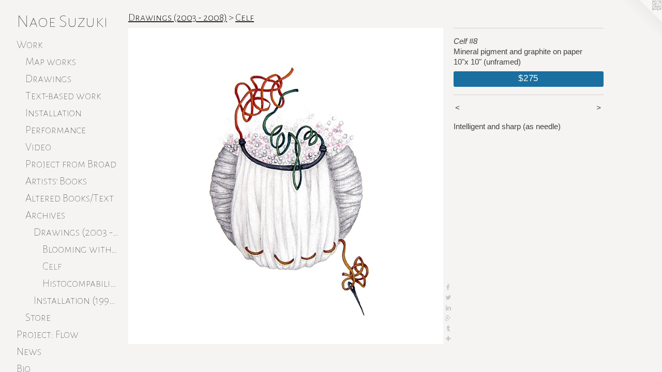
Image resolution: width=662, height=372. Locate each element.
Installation (53, 112)
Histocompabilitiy (81, 283)
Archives (45, 215)
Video (38, 146)
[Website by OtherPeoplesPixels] (641, 20)
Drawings (48, 78)
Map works (50, 61)
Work (30, 44)
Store (38, 317)
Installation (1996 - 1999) (77, 300)
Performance (55, 129)
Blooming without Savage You (81, 249)
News (29, 351)
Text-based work (63, 95)
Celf (52, 266)
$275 (528, 78)
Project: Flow (48, 334)
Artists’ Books (56, 181)
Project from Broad (70, 163)
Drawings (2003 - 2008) (77, 232)
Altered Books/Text (69, 198)
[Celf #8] (285, 186)
